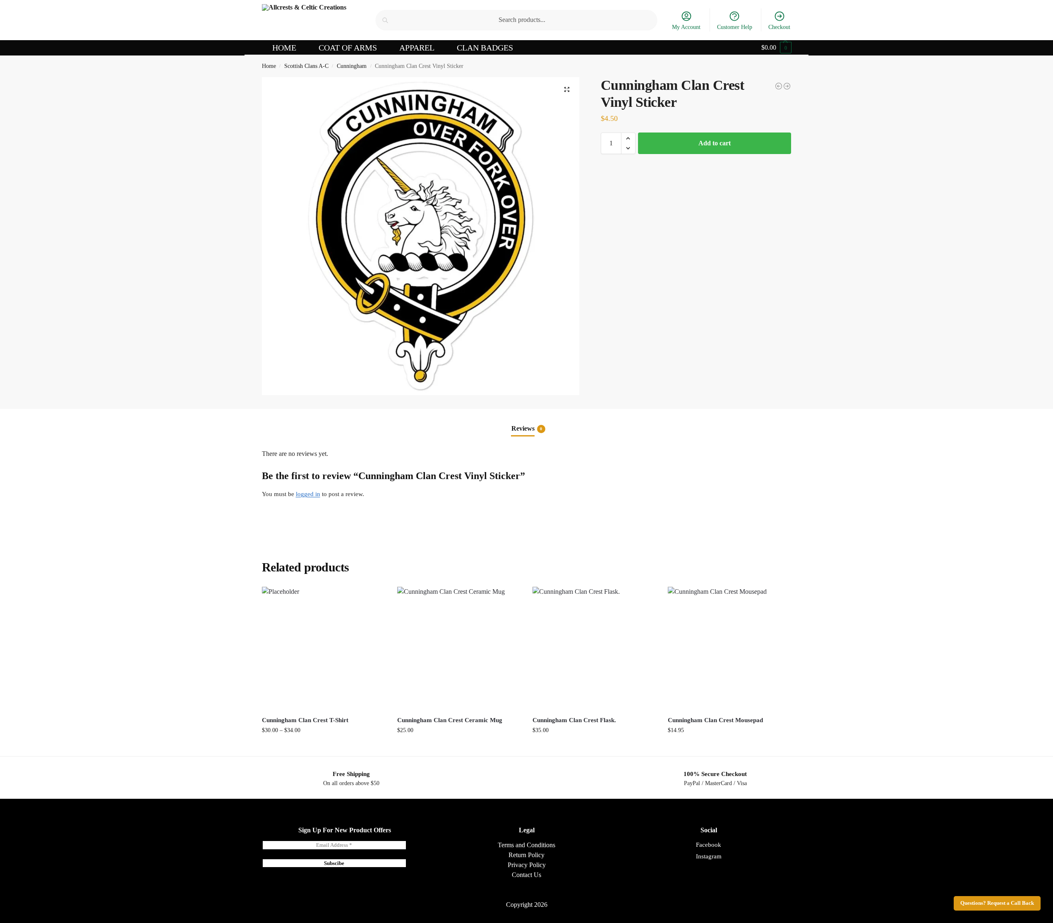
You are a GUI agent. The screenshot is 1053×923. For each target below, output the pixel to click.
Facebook (708, 844)
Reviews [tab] (526, 428)
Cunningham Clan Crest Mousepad (715, 720)
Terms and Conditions (526, 844)
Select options (323, 748)
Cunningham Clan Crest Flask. (574, 720)
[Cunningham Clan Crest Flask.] (593, 648)
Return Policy (526, 854)
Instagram (709, 856)
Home (269, 66)
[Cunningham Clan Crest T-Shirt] (787, 86)
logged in (308, 494)
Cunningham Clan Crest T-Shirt (305, 720)
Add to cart (714, 143)
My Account (686, 27)
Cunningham (352, 66)
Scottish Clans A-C (306, 66)
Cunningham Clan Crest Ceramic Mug (449, 720)
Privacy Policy (527, 864)
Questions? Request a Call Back (997, 903)
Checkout (779, 27)
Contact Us (526, 874)
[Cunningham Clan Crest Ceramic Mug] (458, 648)
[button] (776, 48)
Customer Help (734, 27)
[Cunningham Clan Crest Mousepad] (779, 86)
